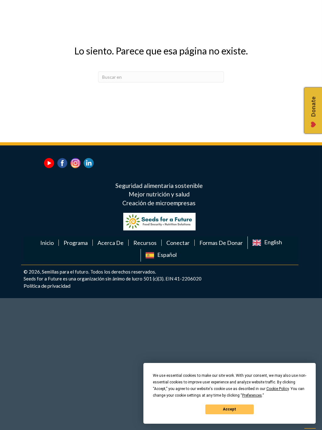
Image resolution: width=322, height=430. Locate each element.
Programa (76, 243)
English (273, 242)
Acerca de (110, 243)
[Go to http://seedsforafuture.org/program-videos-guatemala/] (49, 163)
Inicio (47, 243)
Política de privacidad (47, 286)
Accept (229, 409)
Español (167, 254)
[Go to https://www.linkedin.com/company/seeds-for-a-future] (89, 163)
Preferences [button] (252, 395)
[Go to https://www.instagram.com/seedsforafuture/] (75, 163)
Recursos (145, 243)
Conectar (178, 243)
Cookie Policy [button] (277, 389)
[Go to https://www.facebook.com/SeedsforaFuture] (62, 163)
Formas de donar (221, 243)
